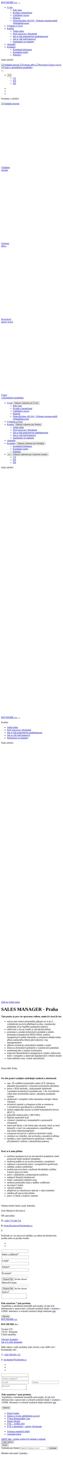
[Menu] (19, 3)
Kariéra (10, 28)
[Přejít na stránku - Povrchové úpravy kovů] (31, 929)
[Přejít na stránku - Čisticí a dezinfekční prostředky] (31, 990)
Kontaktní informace (22, 49)
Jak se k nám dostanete (11, 1342)
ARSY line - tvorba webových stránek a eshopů (23, 1439)
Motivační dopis (9, 1282)
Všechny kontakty (9, 1339)
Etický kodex (13, 1413)
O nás (9, 7)
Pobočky (17, 55)
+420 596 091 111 (12, 1354)
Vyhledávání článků (10, 1448)
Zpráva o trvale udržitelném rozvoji (23, 1416)
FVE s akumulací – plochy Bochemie (24, 1426)
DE (14, 83)
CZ (9, 75)
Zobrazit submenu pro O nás (26, 403)
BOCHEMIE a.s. (9, 2)
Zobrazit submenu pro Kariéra (28, 424)
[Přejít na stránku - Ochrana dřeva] (31, 867)
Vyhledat (52, 1448)
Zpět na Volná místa (10, 1002)
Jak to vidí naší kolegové (24, 39)
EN (14, 81)
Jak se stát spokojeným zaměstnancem (30, 36)
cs (9, 454)
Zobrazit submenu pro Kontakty (30, 443)
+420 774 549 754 (12, 1220)
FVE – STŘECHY (16, 1424)
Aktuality (11, 44)
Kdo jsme (17, 10)
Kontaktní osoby (20, 52)
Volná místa (18, 31)
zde (54, 1311)
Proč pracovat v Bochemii (25, 34)
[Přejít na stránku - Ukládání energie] (31, 806)
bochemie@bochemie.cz (15, 1359)
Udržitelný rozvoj (21, 15)
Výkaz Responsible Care (18, 1418)
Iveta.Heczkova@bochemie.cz (18, 1225)
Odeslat (5, 1316)
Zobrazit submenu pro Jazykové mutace (30, 454)
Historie (16, 18)
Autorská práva (14, 1434)
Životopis (7, 1273)
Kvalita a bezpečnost (22, 12)
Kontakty (11, 47)
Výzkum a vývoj (15, 26)
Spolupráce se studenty (23, 41)
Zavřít (4, 1445)
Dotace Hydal (13, 1421)
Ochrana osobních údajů (18, 1431)
